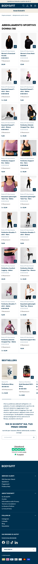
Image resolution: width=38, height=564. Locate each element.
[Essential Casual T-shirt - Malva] (28, 76)
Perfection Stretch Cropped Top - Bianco (28, 269)
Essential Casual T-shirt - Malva (27, 90)
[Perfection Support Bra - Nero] (28, 148)
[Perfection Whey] (9, 372)
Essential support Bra (27, 340)
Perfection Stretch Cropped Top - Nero (27, 126)
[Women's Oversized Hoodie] (9, 41)
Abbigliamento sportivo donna (20, 15)
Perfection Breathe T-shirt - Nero (8, 233)
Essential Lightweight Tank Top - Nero (27, 198)
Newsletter (5, 526)
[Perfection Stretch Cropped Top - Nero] (28, 112)
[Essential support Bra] (28, 327)
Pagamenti (5, 484)
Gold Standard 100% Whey (26, 385)
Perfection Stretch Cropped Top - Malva (8, 341)
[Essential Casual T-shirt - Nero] (9, 76)
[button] (31, 6)
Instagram (5, 519)
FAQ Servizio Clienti (8, 479)
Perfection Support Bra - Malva (8, 162)
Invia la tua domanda (9, 538)
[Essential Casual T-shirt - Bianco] (9, 112)
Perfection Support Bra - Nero (27, 162)
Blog (3, 524)
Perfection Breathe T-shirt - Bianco (27, 233)
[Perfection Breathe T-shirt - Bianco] (28, 220)
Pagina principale (6, 15)
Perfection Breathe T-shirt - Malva (8, 305)
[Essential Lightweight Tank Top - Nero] (28, 184)
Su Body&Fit (6, 497)
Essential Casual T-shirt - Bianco (8, 126)
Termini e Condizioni (9, 504)
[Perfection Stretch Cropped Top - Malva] (9, 327)
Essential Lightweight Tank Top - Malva (8, 198)
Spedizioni (5, 482)
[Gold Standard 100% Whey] (26, 372)
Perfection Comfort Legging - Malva (8, 269)
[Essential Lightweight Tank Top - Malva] (9, 184)
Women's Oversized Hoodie (8, 55)
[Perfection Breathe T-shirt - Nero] (9, 220)
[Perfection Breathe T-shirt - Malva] (9, 291)
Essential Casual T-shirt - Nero (8, 90)
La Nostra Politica (8, 506)
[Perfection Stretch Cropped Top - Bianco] (28, 255)
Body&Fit (7, 555)
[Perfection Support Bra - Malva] (9, 148)
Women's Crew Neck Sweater (27, 55)
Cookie (4, 499)
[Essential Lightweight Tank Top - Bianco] (28, 291)
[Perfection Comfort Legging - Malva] (9, 255)
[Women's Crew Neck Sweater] (28, 41)
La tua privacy (7, 509)
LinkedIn (5, 521)
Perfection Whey (7, 384)
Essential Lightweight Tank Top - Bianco (27, 305)
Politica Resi (6, 486)
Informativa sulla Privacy (10, 501)
